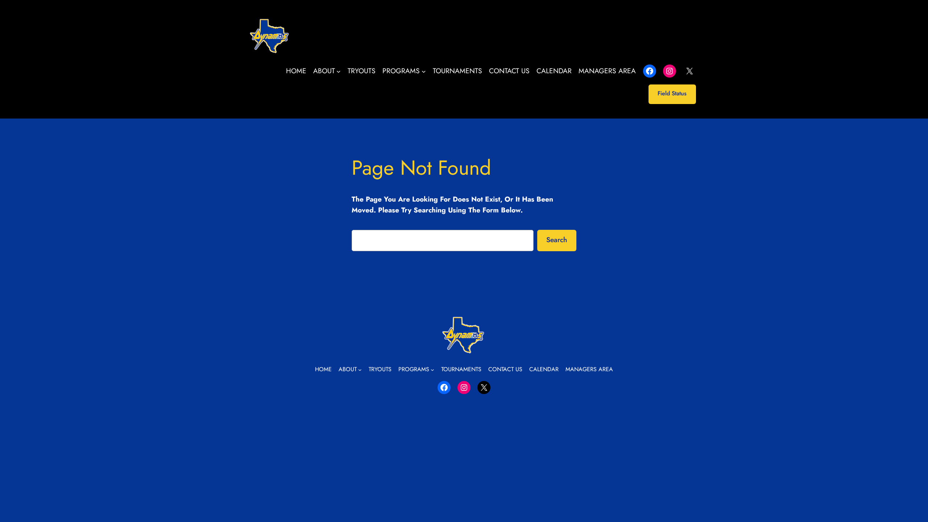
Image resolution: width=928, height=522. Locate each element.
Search (556, 240)
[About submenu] (338, 71)
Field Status (672, 93)
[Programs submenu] (424, 71)
